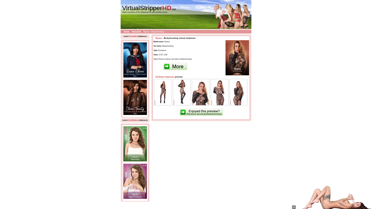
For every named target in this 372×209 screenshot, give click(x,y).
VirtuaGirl (136, 31)
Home (126, 31)
